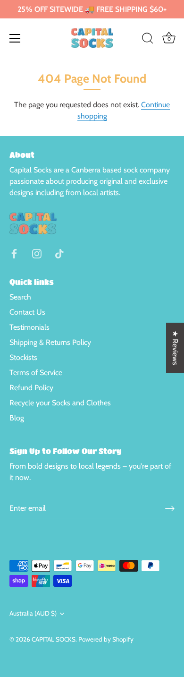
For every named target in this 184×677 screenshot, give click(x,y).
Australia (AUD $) (33, 613)
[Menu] (15, 38)
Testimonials (29, 327)
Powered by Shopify (106, 639)
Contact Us (27, 312)
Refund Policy (31, 387)
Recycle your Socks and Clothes (60, 402)
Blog (16, 417)
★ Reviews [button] (175, 347)
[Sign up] (170, 509)
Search (20, 296)
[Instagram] (37, 252)
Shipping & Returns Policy (50, 342)
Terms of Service (35, 372)
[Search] (147, 39)
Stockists (23, 357)
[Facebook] (14, 252)
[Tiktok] (59, 252)
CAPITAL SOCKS (53, 639)
